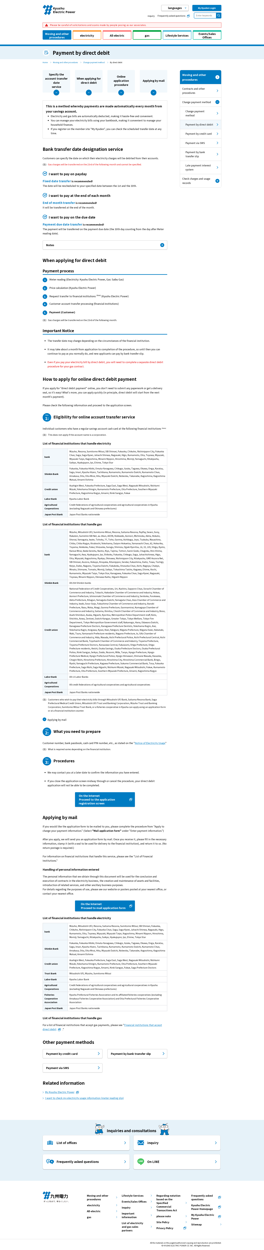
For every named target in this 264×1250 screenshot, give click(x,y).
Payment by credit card (198, 133)
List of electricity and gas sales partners (132, 1226)
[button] (175, 8)
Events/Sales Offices (134, 1201)
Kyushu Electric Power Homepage (202, 1207)
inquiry (151, 15)
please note (163, 1216)
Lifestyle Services (132, 1195)
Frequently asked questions (171, 15)
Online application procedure (121, 80)
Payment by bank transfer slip (195, 154)
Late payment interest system (198, 167)
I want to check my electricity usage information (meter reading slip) (84, 1098)
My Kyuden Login (207, 7)
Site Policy (162, 1222)
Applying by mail (154, 80)
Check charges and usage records (196, 181)
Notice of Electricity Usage (150, 743)
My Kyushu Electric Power (59, 1092)
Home (45, 62)
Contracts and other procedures (193, 91)
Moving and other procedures (65, 62)
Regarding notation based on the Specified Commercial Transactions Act (168, 1203)
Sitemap (196, 1224)
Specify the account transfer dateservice (56, 80)
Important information (129, 1215)
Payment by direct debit (196, 126)
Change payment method (94, 62)
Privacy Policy (164, 1228)
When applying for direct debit (89, 80)
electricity (93, 1205)
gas (89, 1217)
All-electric (94, 1211)
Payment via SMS (195, 143)
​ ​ (97, 25)
